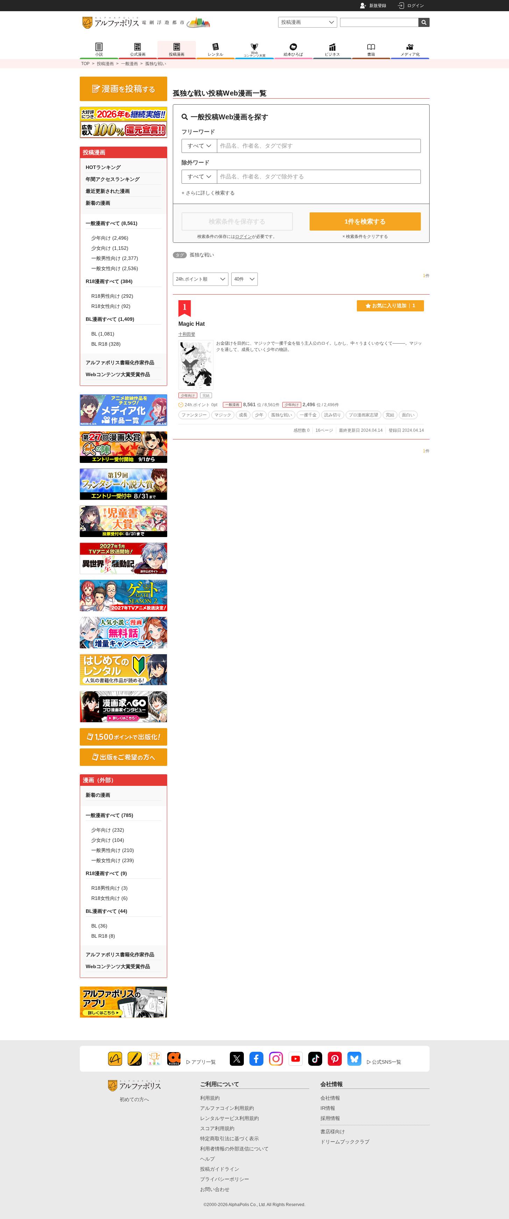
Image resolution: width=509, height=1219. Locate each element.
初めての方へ (134, 1099)
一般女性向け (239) (112, 860)
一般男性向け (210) (112, 850)
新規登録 (377, 5)
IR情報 (327, 1108)
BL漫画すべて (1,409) (110, 319)
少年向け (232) (107, 830)
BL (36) (99, 926)
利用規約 (210, 1098)
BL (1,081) (102, 334)
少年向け (188, 395)
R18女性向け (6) (109, 898)
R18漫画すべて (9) (106, 873)
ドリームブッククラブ (344, 1141)
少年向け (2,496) (109, 238)
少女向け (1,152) (109, 248)
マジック (222, 415)
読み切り (332, 415)
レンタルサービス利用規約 (229, 1118)
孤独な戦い (281, 415)
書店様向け (332, 1131)
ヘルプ (207, 1159)
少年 (259, 415)
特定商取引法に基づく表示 (229, 1138)
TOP (85, 63)
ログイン (415, 5)
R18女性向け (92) (110, 306)
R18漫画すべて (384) (109, 281)
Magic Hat (191, 324)
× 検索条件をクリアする (365, 236)
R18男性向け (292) (112, 296)
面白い (408, 415)
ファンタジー (194, 415)
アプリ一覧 (203, 1062)
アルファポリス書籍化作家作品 (120, 362)
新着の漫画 (98, 203)
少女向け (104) (107, 840)
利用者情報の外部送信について (234, 1148)
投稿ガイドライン (219, 1169)
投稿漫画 (105, 63)
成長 (243, 415)
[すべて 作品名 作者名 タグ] (199, 146)
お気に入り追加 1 (393, 305)
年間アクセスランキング (113, 179)
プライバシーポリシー (224, 1179)
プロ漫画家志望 (363, 415)
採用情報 (330, 1118)
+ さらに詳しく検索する (208, 193)
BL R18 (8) (103, 936)
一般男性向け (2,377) (114, 258)
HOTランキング (103, 167)
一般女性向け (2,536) (114, 268)
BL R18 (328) (106, 344)
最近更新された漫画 (108, 191)
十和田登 (186, 334)
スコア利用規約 (217, 1128)
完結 (390, 415)
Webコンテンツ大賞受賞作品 (118, 374)
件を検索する (365, 221)
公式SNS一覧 (386, 1062)
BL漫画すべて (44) (106, 911)
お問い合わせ (214, 1189)
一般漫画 (129, 63)
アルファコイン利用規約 (227, 1108)
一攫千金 (308, 415)
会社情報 (330, 1098)
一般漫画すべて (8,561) (111, 223)
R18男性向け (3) (109, 888)
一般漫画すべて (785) (109, 815)
